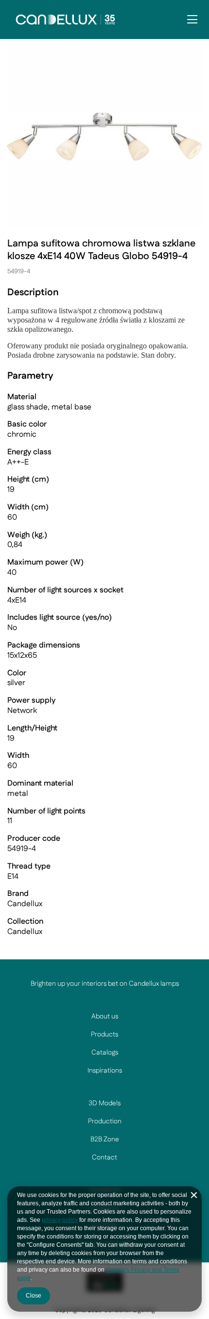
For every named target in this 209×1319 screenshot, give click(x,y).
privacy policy (60, 1220)
